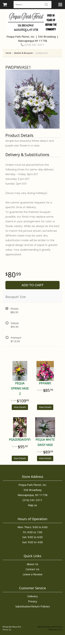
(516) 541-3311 (34, 44)
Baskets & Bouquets (23, 53)
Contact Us (32, 569)
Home (8, 53)
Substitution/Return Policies (32, 606)
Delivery (32, 596)
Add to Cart (32, 285)
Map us (32, 505)
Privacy (32, 601)
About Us (32, 564)
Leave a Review (32, 574)
